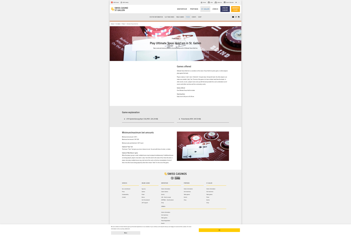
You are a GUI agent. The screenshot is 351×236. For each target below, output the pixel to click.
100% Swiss (116, 2)
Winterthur (182, 9)
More (125, 233)
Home (112, 24)
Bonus (143, 197)
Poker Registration (165, 220)
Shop (199, 17)
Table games (180, 17)
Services (124, 183)
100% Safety (125, 2)
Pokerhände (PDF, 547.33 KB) (191, 119)
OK (219, 230)
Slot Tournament (146, 200)
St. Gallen (205, 9)
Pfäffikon (194, 9)
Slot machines (169, 17)
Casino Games (164, 191)
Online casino (146, 183)
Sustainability (125, 194)
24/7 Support (145, 202)
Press (123, 191)
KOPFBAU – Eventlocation (167, 200)
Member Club (235, 9)
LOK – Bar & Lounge (166, 197)
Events (194, 17)
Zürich (215, 9)
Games (143, 191)
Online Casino (225, 9)
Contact (124, 197)
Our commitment (126, 189)
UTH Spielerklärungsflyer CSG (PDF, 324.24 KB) (142, 119)
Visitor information (156, 17)
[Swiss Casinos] (127, 9)
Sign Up (144, 189)
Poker (188, 17)
